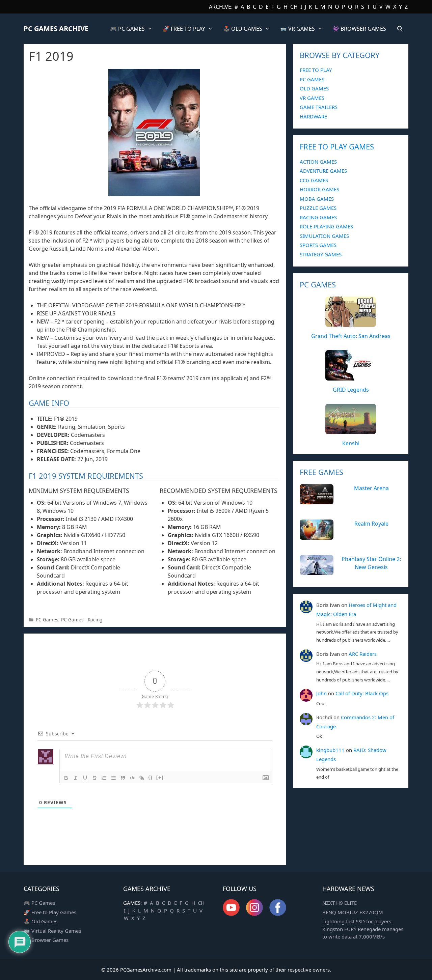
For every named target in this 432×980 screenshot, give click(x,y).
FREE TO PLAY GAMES (337, 146)
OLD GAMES (314, 88)
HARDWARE (313, 116)
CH (294, 6)
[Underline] (85, 778)
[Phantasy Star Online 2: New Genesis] (316, 571)
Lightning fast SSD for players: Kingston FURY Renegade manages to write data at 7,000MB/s (362, 929)
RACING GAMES (318, 217)
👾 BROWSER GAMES (359, 28)
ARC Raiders (363, 653)
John (321, 693)
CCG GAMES (314, 180)
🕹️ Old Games (40, 921)
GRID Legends (351, 389)
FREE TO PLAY (316, 69)
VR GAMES (312, 97)
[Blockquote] (123, 778)
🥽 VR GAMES (297, 28)
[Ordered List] (104, 778)
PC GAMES (312, 79)
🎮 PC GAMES (127, 28)
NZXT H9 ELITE (339, 902)
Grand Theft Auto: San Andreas (350, 336)
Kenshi (350, 443)
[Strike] (94, 778)
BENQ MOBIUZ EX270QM (352, 912)
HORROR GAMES (319, 189)
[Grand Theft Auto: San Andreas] (350, 323)
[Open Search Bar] (399, 28)
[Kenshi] (350, 430)
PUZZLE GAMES (318, 207)
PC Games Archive (56, 28)
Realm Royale (371, 523)
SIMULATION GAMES (324, 235)
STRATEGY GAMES (321, 254)
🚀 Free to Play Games (50, 912)
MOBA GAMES (317, 198)
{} (150, 777)
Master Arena (371, 488)
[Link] (141, 778)
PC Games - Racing (81, 619)
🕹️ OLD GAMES (242, 28)
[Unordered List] (113, 778)
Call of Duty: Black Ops (361, 693)
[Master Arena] (316, 500)
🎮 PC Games (39, 902)
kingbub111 (330, 750)
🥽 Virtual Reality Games (52, 930)
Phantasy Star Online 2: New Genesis (371, 563)
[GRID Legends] (350, 376)
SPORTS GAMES (318, 245)
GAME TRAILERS (319, 107)
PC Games (47, 619)
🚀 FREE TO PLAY (184, 28)
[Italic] (75, 778)
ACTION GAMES (318, 161)
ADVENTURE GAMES (323, 170)
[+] (160, 777)
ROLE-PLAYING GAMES (326, 226)
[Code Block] (132, 778)
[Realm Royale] (316, 536)
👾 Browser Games (46, 939)
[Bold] (66, 778)
